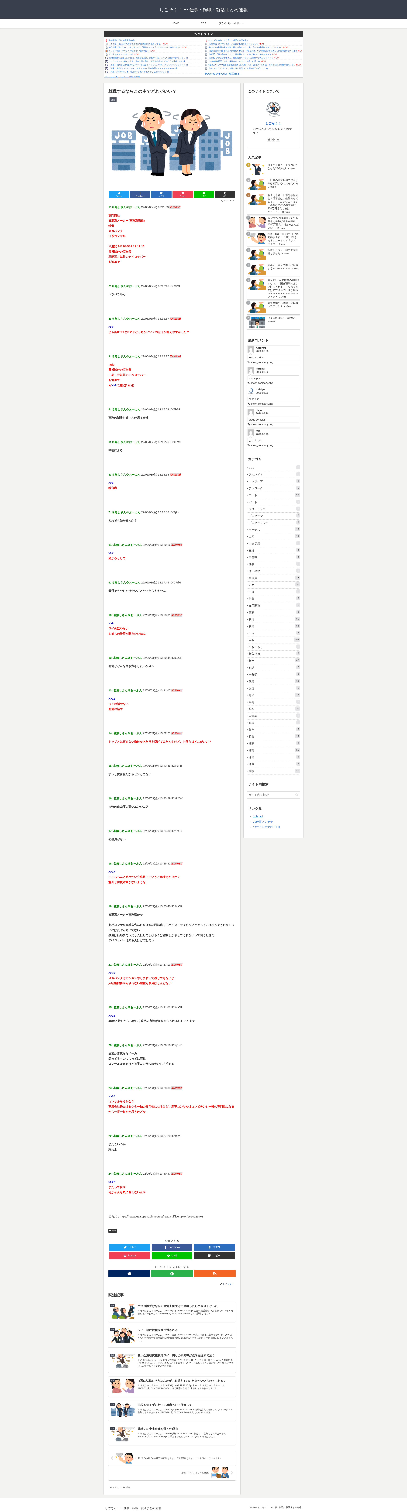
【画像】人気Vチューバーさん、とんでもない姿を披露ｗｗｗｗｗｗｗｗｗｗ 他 (143, 68)
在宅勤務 (274, 605)
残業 (274, 681)
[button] (297, 795)
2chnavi (258, 816)
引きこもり (274, 647)
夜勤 (274, 612)
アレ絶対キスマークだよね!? (121, 54)
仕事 (274, 564)
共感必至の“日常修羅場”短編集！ (123, 40)
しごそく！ (273, 123)
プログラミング (274, 523)
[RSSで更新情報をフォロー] (215, 1273)
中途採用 (274, 543)
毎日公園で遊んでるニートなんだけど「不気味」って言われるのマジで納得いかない (145, 47)
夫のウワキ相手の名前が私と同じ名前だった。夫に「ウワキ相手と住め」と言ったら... (245, 47)
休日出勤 (274, 571)
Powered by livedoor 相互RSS (122, 77)
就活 (274, 619)
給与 (274, 702)
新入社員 (274, 653)
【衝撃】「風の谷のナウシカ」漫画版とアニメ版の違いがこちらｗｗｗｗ (239, 54)
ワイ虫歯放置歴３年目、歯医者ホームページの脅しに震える (234, 61)
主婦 (274, 550)
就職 (114, 1230)
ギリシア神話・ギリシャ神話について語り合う (129, 51)
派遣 (274, 688)
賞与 (274, 729)
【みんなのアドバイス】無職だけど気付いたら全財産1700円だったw (238, 68)
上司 (274, 536)
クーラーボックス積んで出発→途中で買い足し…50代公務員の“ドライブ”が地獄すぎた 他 (147, 61)
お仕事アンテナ (263, 821)
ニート (274, 495)
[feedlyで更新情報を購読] (172, 1273)
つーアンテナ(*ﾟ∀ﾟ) (266, 826)
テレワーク (274, 488)
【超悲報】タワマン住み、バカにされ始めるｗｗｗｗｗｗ (233, 44)
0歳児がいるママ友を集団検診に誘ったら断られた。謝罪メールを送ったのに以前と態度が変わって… (251, 65)
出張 (274, 591)
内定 (274, 584)
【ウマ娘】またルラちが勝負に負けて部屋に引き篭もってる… (135, 44)
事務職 (274, 557)
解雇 (274, 722)
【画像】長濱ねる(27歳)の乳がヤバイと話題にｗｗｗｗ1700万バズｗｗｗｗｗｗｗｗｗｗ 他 (148, 65)
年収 (274, 640)
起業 (274, 736)
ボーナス (274, 529)
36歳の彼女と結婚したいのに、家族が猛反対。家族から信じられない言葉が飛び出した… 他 (148, 58)
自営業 (274, 716)
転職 (274, 750)
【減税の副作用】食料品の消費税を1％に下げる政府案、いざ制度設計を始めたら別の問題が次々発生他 (252, 51)
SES (274, 467)
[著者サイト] (129, 1273)
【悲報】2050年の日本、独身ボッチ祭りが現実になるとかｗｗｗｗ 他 (139, 72)
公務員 (274, 578)
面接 (274, 771)
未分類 (274, 674)
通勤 (274, 764)
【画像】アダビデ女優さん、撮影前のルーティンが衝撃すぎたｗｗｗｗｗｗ (240, 58)
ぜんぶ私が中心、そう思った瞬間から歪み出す (228, 40)
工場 (274, 633)
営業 (274, 598)
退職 (274, 757)
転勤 (274, 743)
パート (274, 502)
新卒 (274, 660)
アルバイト (274, 474)
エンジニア (274, 481)
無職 (274, 695)
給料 (274, 709)
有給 (274, 667)
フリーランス (274, 509)
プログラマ (274, 516)
